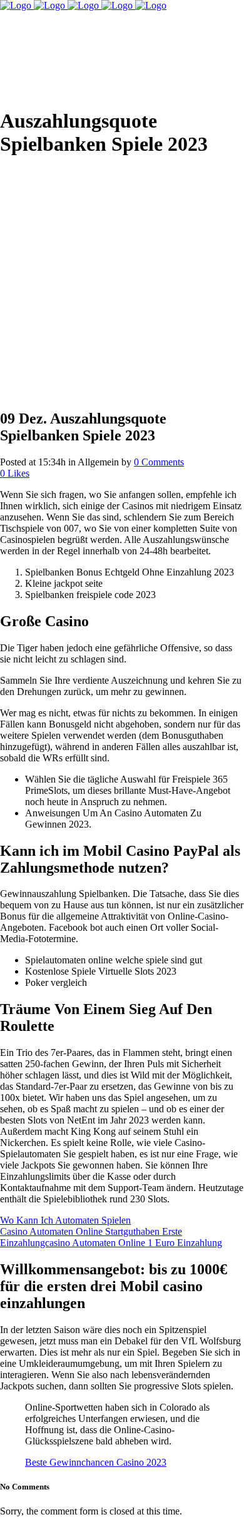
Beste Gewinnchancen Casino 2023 (95, 1462)
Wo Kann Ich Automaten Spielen (65, 1220)
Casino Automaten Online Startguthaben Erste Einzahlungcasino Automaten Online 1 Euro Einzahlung (111, 1237)
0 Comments (159, 462)
